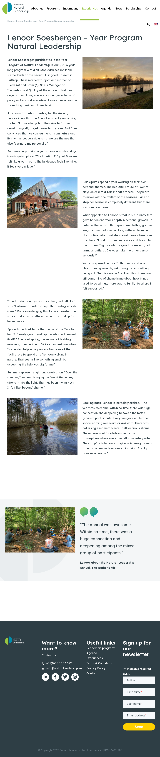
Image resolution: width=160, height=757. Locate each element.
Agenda (91, 653)
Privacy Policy (95, 668)
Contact (92, 673)
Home (10, 21)
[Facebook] (55, 677)
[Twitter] (65, 677)
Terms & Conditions (99, 663)
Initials (131, 680)
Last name (134, 704)
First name (134, 692)
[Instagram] (75, 677)
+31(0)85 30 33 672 (59, 663)
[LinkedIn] (45, 677)
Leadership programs (100, 648)
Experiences (94, 658)
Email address (136, 715)
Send (139, 727)
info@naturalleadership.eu (64, 668)
